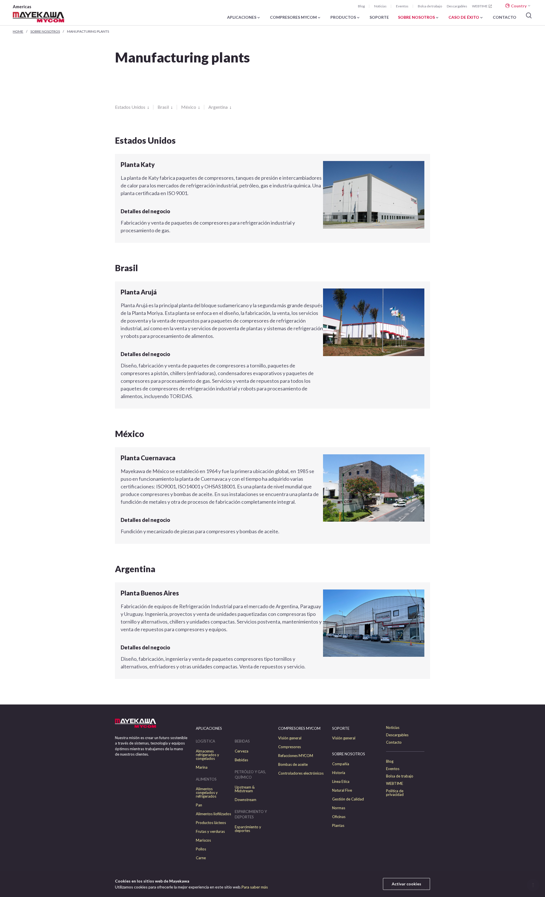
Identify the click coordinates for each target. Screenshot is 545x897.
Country (519, 5)
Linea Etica (340, 781)
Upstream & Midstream (245, 789)
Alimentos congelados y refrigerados (207, 792)
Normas (338, 808)
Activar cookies (406, 883)
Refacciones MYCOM (295, 756)
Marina (201, 767)
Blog (361, 6)
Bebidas (241, 760)
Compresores (289, 747)
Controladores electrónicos (301, 773)
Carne (201, 858)
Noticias (380, 6)
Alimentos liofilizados (213, 814)
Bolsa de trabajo (430, 6)
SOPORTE (379, 17)
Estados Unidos (130, 107)
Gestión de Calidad (348, 799)
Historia (338, 773)
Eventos (402, 6)
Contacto (394, 742)
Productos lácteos (211, 823)
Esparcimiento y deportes (248, 829)
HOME (18, 31)
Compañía (340, 764)
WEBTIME (480, 6)
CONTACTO (504, 17)
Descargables (457, 6)
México (189, 107)
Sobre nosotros (45, 31)
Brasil (164, 107)
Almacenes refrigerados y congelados (207, 754)
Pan (199, 805)
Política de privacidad (395, 792)
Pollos (201, 849)
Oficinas (338, 817)
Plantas (338, 825)
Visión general (289, 738)
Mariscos (203, 840)
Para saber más (254, 887)
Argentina (218, 107)
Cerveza (241, 751)
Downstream (245, 800)
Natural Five (342, 790)
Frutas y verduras (210, 831)
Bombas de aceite (293, 764)
